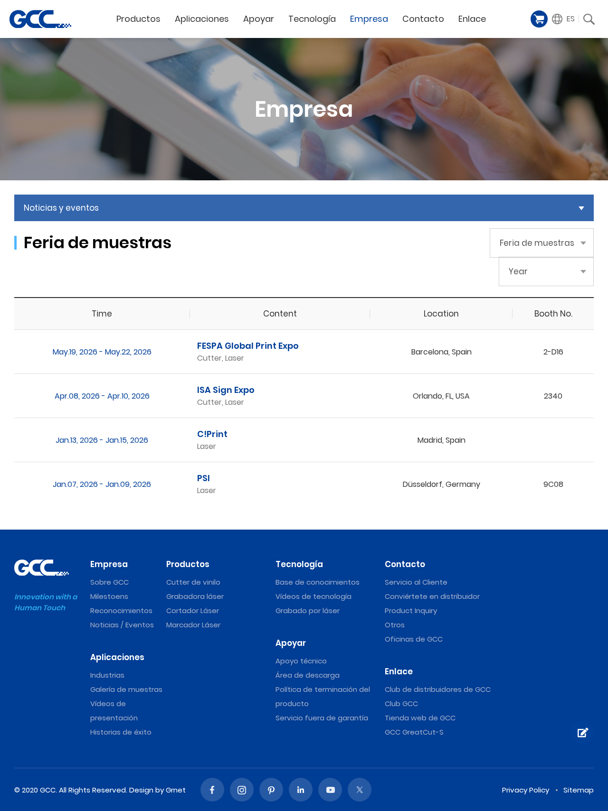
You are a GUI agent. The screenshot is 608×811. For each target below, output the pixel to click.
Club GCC (401, 703)
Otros (395, 625)
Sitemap (578, 790)
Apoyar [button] (258, 19)
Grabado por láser (308, 610)
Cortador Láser (192, 610)
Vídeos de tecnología (314, 596)
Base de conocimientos (318, 582)
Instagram (242, 790)
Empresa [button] (369, 19)
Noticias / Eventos (122, 625)
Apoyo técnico (301, 661)
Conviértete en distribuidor (432, 596)
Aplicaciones (117, 657)
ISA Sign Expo (226, 390)
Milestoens (109, 596)
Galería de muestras (126, 689)
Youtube (330, 790)
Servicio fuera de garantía (322, 718)
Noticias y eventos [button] (61, 208)
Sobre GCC (109, 582)
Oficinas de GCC (414, 639)
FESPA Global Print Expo (248, 346)
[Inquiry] (582, 733)
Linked (301, 790)
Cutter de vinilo (193, 582)
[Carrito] (539, 19)
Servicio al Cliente (416, 582)
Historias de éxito (121, 732)
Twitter (359, 790)
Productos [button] (138, 19)
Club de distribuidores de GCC (438, 689)
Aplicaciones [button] (202, 19)
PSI (203, 478)
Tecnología (299, 564)
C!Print (212, 434)
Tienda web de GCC (420, 718)
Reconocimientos (121, 610)
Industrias (107, 675)
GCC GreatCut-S (414, 732)
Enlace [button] (472, 19)
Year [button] (518, 271)
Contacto (405, 564)
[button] (564, 18)
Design (141, 790)
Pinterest (271, 790)
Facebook (212, 790)
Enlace (399, 671)
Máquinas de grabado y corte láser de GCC (40, 18)
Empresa (109, 564)
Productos (187, 564)
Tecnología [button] (312, 19)
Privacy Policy (525, 790)
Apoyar (291, 643)
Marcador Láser (193, 625)
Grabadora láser (195, 596)
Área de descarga (308, 675)
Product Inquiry (411, 610)
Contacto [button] (423, 19)
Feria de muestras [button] (537, 243)
